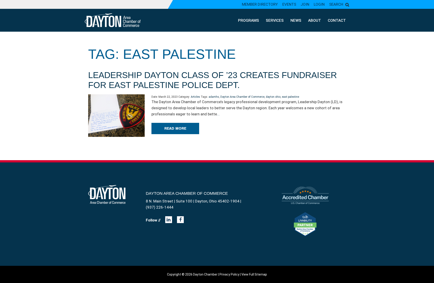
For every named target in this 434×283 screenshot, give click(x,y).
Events (289, 4)
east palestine (290, 96)
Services (275, 20)
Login (319, 4)
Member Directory (260, 4)
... (218, 114)
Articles (195, 96)
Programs (248, 20)
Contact (337, 20)
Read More (175, 128)
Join (305, 4)
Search (336, 4)
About (314, 20)
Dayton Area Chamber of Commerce (242, 96)
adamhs (214, 96)
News (295, 20)
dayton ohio (273, 96)
